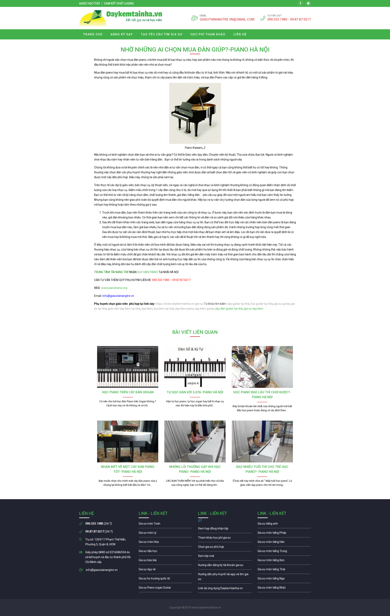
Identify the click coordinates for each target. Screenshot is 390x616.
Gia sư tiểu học (165, 552)
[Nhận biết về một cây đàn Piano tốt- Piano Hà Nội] (127, 441)
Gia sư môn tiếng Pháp (284, 533)
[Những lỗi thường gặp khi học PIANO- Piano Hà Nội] (194, 441)
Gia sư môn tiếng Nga (224, 589)
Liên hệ (240, 34)
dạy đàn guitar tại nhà (229, 308)
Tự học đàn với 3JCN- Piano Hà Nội (195, 392)
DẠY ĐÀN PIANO (147, 272)
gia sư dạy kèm (253, 308)
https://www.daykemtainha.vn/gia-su (179, 303)
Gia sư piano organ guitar (165, 588)
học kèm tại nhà (164, 308)
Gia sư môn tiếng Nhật (284, 588)
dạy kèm (146, 308)
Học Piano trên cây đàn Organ (128, 392)
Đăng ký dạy (122, 34)
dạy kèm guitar (204, 308)
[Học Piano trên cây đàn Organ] (127, 367)
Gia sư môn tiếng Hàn (284, 542)
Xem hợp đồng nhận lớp (224, 529)
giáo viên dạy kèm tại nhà (124, 308)
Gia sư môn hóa (165, 542)
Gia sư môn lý (165, 533)
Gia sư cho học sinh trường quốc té (165, 579)
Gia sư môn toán (165, 524)
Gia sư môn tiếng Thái (284, 570)
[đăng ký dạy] (120, 18)
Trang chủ (93, 34)
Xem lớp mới (224, 556)
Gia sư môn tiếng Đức (284, 561)
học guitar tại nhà (262, 303)
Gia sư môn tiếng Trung (284, 552)
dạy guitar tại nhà (238, 303)
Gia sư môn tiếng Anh (284, 524)
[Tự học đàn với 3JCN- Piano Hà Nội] (194, 367)
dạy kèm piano (184, 308)
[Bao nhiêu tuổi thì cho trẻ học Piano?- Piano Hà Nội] (262, 441)
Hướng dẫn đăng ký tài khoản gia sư (224, 566)
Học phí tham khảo (208, 34)
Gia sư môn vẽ (165, 570)
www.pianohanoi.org (114, 288)
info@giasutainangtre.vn (102, 570)
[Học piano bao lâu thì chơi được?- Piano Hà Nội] (262, 367)
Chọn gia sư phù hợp (224, 547)
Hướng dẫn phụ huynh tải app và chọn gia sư (224, 577)
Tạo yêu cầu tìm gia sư (161, 34)
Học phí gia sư (224, 538)
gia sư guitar (282, 303)
